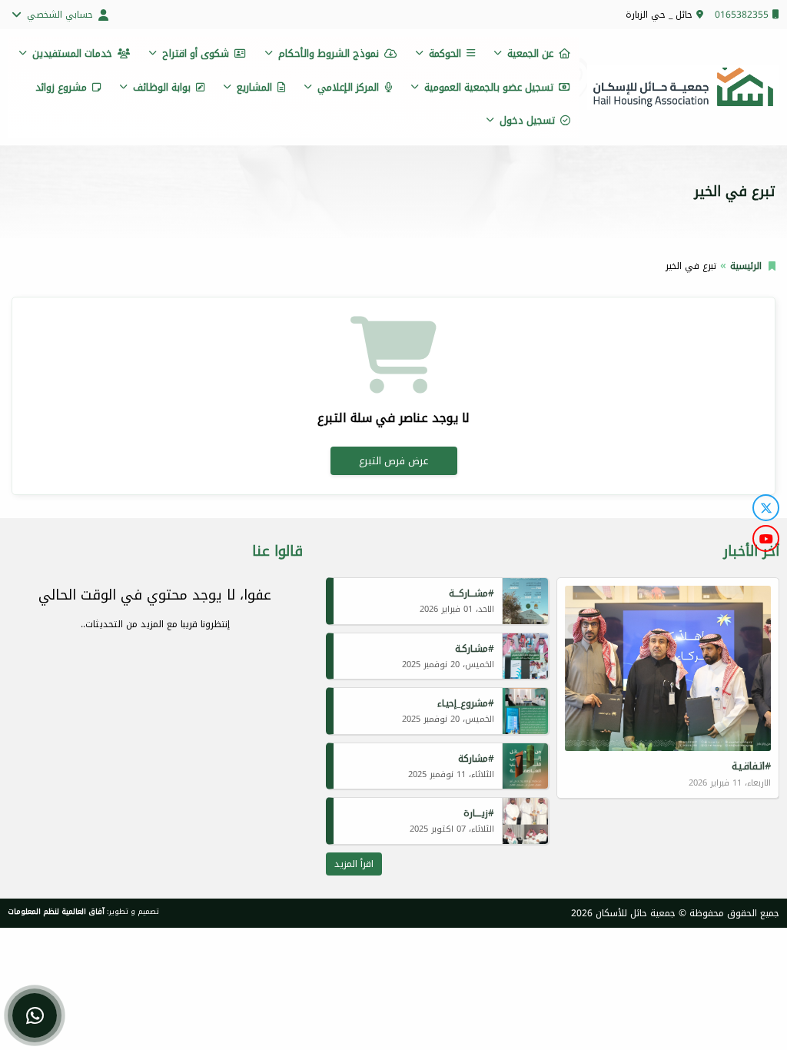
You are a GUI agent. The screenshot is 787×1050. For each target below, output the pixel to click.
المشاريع (254, 87)
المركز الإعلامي (348, 87)
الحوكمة (445, 53)
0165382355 (742, 14)
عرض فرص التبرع (393, 460)
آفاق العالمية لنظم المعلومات (56, 912)
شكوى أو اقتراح (195, 53)
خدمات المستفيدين (72, 53)
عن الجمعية (530, 53)
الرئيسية (746, 266)
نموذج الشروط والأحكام (328, 53)
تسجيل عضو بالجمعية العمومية (488, 87)
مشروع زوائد (61, 87)
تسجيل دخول (527, 120)
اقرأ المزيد (354, 864)
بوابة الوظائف (162, 87)
